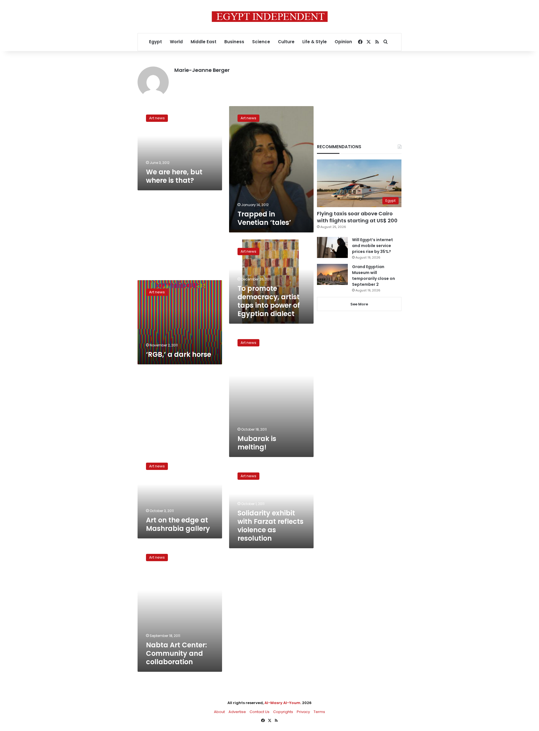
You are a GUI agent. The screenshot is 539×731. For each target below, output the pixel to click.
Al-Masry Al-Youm (282, 702)
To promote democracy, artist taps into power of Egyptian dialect (268, 301)
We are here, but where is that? (174, 176)
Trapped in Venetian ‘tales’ (264, 218)
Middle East (203, 42)
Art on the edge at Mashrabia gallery (178, 524)
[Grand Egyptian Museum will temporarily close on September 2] (332, 274)
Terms (319, 711)
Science (261, 42)
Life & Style (314, 42)
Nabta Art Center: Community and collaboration (176, 653)
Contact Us (260, 711)
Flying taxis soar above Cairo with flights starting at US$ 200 (357, 217)
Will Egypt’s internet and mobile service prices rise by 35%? (372, 245)
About (219, 711)
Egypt (155, 42)
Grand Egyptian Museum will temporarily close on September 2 (373, 275)
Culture (286, 42)
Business (234, 42)
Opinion (343, 42)
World (176, 42)
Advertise (237, 711)
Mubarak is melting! (256, 443)
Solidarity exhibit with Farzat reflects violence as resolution (270, 525)
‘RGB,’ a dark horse (178, 354)
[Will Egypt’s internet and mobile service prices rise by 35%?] (332, 247)
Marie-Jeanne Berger (202, 70)
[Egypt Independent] (270, 16)
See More (359, 304)
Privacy (303, 711)
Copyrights (283, 711)
